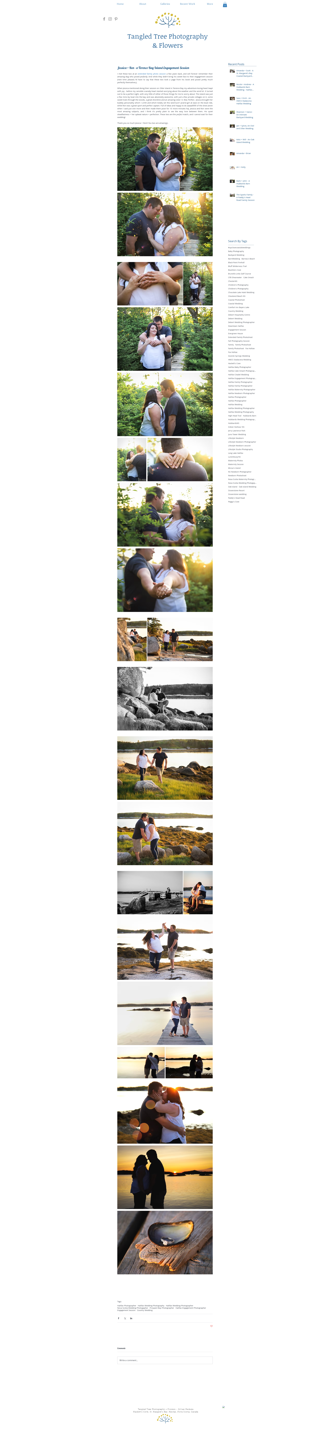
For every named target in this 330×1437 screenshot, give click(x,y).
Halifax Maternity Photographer (241, 389)
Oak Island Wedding (247, 487)
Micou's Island (234, 468)
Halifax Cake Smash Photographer (242, 371)
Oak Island (232, 487)
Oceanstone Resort (236, 490)
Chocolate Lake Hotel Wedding (241, 292)
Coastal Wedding (235, 303)
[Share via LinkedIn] (131, 1318)
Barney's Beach (248, 259)
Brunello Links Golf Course (239, 274)
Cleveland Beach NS (236, 296)
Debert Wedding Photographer (241, 322)
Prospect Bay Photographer (162, 1308)
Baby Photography (236, 251)
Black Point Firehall (236, 262)
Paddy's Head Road (236, 498)
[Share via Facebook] (118, 1318)
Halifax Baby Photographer (239, 367)
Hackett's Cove (234, 363)
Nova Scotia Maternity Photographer (242, 479)
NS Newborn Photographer (239, 472)
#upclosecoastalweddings (239, 247)
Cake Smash (248, 277)
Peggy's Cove (233, 502)
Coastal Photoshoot (236, 300)
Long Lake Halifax (235, 453)
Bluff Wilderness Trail (237, 266)
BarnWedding (234, 259)
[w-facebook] (223, 1407)
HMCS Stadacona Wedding (239, 360)
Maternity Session (236, 464)
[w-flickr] (226, 1406)
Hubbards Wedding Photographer (242, 419)
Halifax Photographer (126, 1305)
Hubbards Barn (249, 416)
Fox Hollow (250, 348)
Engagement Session (126, 1310)
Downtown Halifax (236, 326)
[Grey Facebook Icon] (104, 19)
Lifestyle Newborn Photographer (242, 442)
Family (231, 345)
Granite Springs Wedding (239, 356)
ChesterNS (232, 281)
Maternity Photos (235, 460)
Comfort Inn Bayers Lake (238, 307)
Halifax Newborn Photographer (241, 393)
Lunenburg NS (234, 457)
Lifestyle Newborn (236, 438)
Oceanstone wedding (237, 494)
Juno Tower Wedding (237, 434)
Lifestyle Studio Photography (240, 449)
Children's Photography (238, 285)
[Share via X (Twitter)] (125, 1318)
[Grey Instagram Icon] (110, 19)
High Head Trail (234, 416)
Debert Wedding (235, 318)
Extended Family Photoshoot (240, 337)
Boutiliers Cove (234, 270)
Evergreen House (235, 333)
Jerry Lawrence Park (236, 431)
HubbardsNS (233, 423)
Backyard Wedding (236, 255)
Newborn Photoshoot (237, 475)
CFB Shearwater (235, 277)
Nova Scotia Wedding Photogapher (132, 1308)
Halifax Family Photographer (240, 382)
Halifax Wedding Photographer (179, 1305)
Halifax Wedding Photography (151, 1305)
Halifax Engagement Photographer (191, 1308)
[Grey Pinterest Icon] (116, 19)
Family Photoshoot (243, 345)
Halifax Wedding (235, 404)
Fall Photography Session (239, 341)
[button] (225, 4)
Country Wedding (144, 1310)
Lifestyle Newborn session (239, 446)
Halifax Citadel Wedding (238, 374)
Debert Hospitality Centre (239, 315)
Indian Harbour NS (236, 427)
